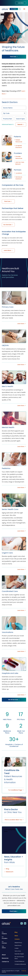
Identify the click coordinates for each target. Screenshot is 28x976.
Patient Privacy (18, 945)
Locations (19, 173)
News (16, 936)
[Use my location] (25, 113)
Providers (4, 937)
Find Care (13, 9)
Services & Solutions (18, 178)
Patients (4, 932)
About (4, 955)
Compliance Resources (20, 964)
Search (19, 124)
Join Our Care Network (19, 163)
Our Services (7, 225)
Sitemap (24, 970)
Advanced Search (7, 124)
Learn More (20, 3)
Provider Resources (19, 157)
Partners (4, 942)
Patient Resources (19, 141)
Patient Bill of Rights (19, 954)
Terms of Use (18, 951)
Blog (7, 869)
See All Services (13, 700)
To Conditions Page (15, 790)
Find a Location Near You (13, 820)
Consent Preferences (19, 961)
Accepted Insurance (18, 146)
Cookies (16, 948)
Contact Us (5, 961)
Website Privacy (18, 942)
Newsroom (9, 872)
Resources (5, 958)
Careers (17, 939)
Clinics (4, 947)
